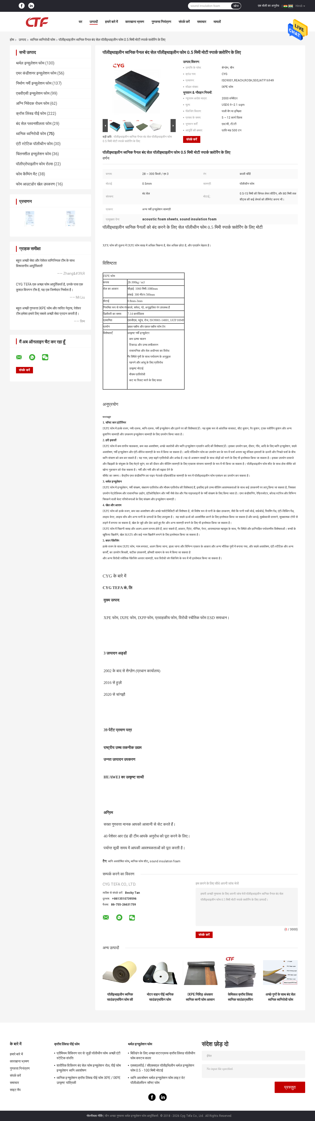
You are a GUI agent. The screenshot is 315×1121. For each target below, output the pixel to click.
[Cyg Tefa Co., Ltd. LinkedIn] (31, 6)
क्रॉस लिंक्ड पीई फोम (31, 113)
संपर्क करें (184, 22)
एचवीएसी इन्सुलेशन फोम (32, 93)
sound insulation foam (165, 861)
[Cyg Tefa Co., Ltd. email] (22, 357)
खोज (236, 6)
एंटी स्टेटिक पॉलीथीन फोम (34, 143)
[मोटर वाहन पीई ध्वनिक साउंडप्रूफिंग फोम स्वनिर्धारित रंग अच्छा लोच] (160, 972)
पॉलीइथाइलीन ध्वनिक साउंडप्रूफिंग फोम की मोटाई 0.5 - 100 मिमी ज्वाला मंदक (120, 997)
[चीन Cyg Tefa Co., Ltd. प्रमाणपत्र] (30, 219)
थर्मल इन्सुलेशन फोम (30, 63)
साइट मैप (15, 1090)
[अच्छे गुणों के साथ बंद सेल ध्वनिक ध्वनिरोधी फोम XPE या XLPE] (280, 972)
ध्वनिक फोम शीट (139, 861)
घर (80, 22)
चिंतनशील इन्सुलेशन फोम (33, 153)
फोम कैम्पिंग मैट (26, 174)
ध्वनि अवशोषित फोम (118, 861)
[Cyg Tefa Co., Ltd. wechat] (48, 357)
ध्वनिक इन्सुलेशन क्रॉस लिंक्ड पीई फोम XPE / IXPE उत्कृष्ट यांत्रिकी (89, 1080)
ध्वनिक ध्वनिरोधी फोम (42, 40)
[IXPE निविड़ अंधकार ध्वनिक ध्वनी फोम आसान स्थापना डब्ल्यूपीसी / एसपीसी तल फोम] (200, 972)
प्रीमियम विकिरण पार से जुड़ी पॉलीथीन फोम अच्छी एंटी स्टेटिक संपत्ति (88, 1055)
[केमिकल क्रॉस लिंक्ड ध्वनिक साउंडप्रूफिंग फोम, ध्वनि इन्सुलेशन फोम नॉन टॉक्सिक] (240, 972)
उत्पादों (94, 22)
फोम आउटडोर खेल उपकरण (35, 184)
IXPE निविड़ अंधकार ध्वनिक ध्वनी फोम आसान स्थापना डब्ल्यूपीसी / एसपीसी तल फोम (200, 997)
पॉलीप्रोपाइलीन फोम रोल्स (34, 164)
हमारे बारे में (111, 22)
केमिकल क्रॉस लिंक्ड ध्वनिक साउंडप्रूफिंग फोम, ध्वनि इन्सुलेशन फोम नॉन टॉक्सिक (240, 997)
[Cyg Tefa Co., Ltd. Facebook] (21, 6)
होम (12, 40)
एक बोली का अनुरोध (268, 5)
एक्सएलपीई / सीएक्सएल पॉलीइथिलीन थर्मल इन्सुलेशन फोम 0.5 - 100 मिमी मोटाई (162, 1067)
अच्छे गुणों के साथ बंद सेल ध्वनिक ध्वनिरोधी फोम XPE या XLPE (280, 997)
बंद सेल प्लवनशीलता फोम (33, 123)
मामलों (217, 22)
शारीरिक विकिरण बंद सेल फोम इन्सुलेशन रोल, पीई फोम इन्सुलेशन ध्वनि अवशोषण (89, 1067)
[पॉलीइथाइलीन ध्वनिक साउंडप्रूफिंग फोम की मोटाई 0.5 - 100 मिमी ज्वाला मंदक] (120, 972)
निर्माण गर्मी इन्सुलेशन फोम (33, 83)
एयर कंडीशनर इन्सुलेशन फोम (36, 73)
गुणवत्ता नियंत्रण (161, 22)
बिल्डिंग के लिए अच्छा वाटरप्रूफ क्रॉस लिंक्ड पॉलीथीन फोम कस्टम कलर (162, 1055)
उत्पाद (22, 40)
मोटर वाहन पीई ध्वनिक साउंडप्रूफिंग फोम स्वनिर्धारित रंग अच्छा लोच (160, 997)
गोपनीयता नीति (95, 1116)
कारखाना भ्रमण (134, 22)
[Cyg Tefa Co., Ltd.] (37, 21)
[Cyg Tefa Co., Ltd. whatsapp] (35, 357)
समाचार (201, 22)
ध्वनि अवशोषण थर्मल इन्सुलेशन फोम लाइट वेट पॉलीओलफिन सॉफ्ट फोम (157, 1080)
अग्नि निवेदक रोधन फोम (32, 103)
